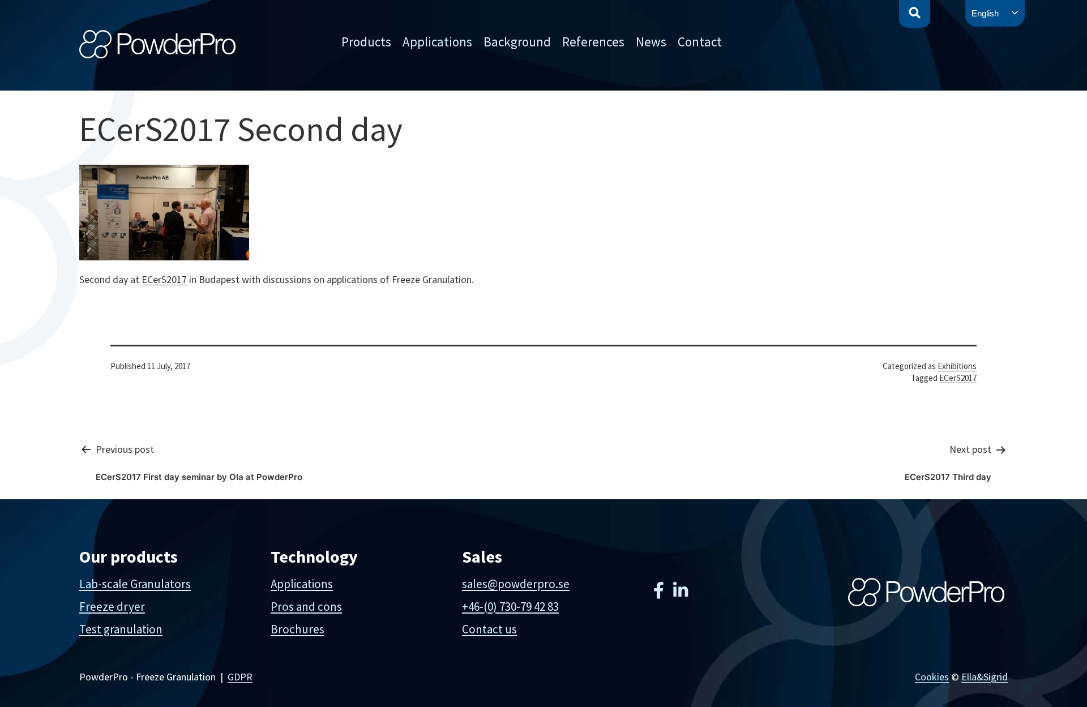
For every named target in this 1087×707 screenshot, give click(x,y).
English (985, 13)
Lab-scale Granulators (135, 584)
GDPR (240, 676)
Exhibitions (957, 366)
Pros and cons (306, 606)
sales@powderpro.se (516, 584)
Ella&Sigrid (984, 676)
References (593, 41)
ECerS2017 (164, 279)
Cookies (932, 676)
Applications (437, 41)
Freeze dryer (112, 606)
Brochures (297, 629)
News (651, 41)
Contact (700, 41)
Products (366, 41)
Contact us (489, 629)
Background (517, 41)
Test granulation (120, 629)
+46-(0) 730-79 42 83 (510, 606)
